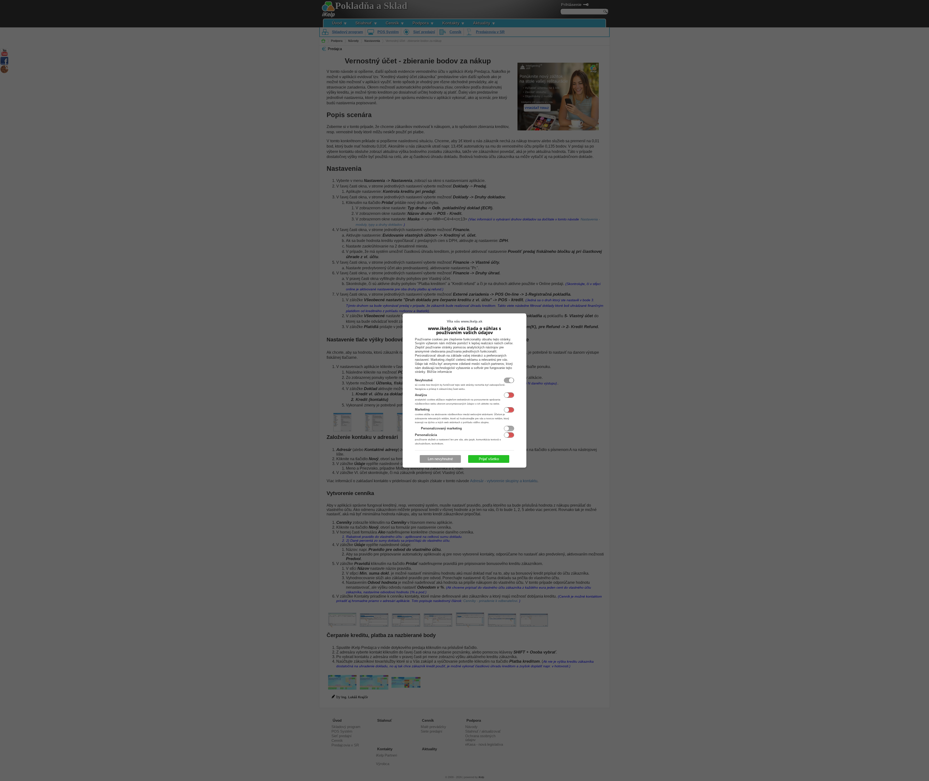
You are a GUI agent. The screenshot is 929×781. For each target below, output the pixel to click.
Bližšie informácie (439, 372)
